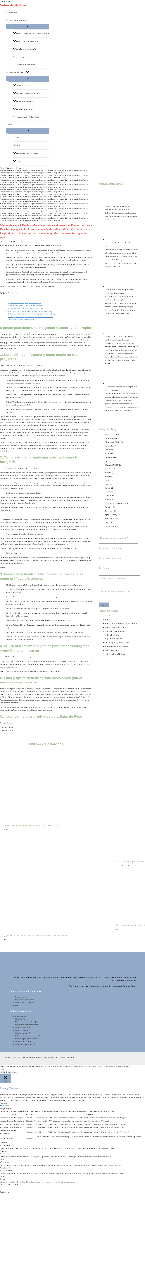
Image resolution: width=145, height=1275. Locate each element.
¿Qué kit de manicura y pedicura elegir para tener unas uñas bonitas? (37, 936)
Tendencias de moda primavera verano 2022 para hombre (31, 825)
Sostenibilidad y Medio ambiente (125, 866)
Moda (6, 830)
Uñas (5, 940)
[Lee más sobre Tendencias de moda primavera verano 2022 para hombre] (58, 821)
